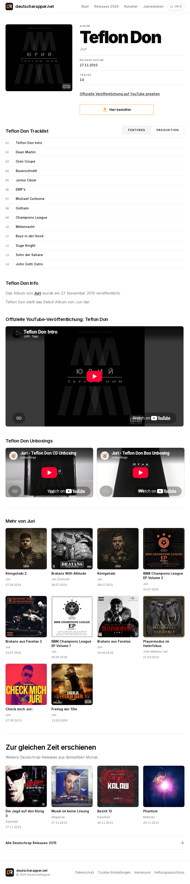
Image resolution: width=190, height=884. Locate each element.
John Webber (152, 651)
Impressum (142, 872)
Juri (83, 49)
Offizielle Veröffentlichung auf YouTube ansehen (120, 94)
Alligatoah (58, 817)
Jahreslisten (153, 6)
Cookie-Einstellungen (114, 872)
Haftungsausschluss (169, 872)
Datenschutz (84, 872)
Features (136, 130)
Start (85, 6)
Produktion (167, 130)
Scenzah (64, 579)
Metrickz (149, 817)
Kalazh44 (103, 817)
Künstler (131, 6)
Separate (12, 821)
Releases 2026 (106, 6)
